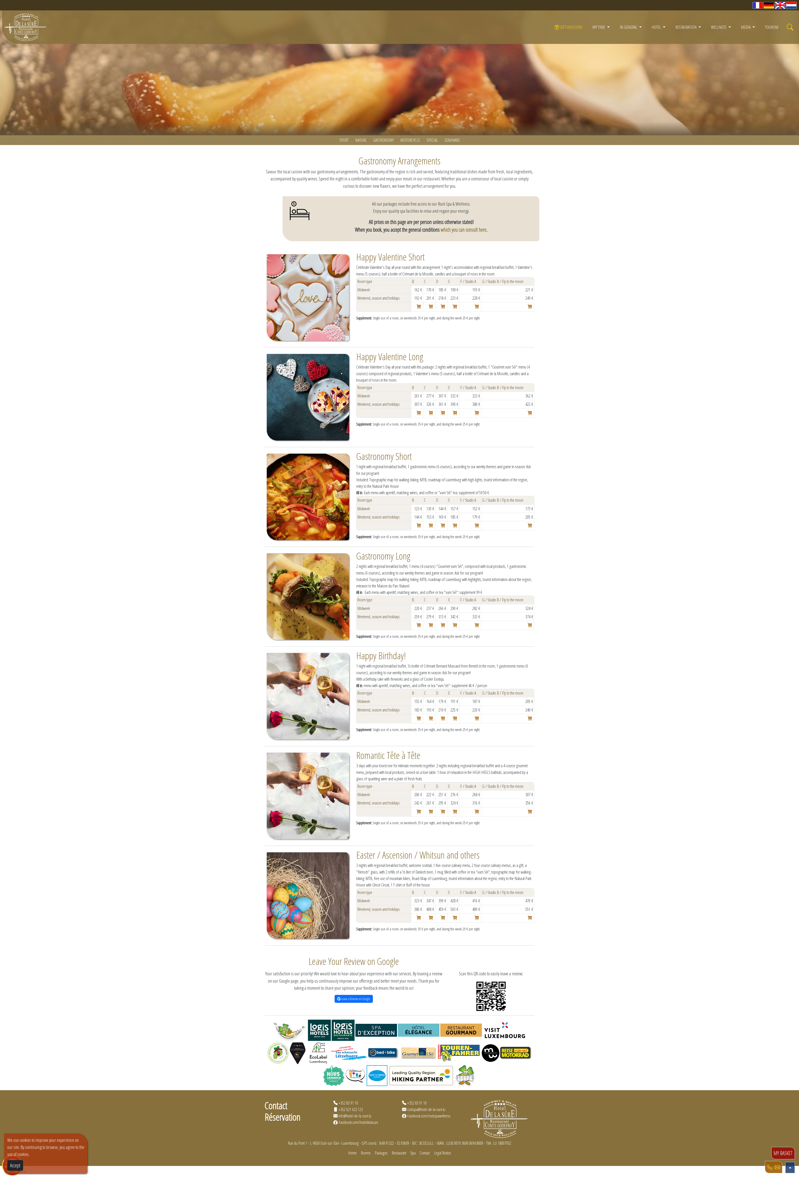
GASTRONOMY (383, 140)
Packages (381, 1153)
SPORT (344, 140)
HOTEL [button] (657, 27)
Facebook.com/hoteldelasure (358, 1122)
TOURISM (771, 27)
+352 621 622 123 (351, 1109)
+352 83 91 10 (348, 1103)
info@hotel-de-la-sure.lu (355, 1116)
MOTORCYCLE (410, 140)
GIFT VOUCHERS (570, 27)
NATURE (360, 140)
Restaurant (399, 1153)
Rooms (366, 1153)
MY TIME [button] (599, 27)
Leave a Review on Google (355, 999)
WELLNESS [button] (719, 27)
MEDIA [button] (746, 27)
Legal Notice (442, 1153)
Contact (425, 1153)
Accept (15, 1165)
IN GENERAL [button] (629, 27)
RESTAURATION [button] (686, 27)
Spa (413, 1153)
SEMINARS (452, 140)
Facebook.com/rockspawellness (428, 1116)
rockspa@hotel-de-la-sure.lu (426, 1109)
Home (352, 1153)
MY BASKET (783, 1153)
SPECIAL (432, 140)
